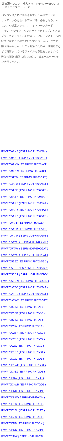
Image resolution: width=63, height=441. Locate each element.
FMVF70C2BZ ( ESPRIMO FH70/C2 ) (23, 339)
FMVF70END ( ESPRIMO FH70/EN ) (22, 423)
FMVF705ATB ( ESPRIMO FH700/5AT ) (24, 222)
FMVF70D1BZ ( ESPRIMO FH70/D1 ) (23, 352)
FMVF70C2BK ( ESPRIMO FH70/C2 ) (23, 332)
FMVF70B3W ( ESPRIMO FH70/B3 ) (22, 326)
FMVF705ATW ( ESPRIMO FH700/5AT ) (24, 235)
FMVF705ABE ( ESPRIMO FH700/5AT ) (24, 190)
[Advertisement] (31, 106)
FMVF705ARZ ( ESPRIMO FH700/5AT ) (24, 216)
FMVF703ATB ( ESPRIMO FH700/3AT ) (24, 177)
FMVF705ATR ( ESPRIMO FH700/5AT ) (24, 229)
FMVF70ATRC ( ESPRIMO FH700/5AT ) (24, 294)
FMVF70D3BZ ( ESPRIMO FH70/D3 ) (23, 371)
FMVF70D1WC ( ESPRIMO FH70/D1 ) (23, 365)
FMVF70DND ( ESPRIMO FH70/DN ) (22, 391)
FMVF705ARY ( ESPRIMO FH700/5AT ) (24, 209)
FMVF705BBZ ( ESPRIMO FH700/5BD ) (24, 261)
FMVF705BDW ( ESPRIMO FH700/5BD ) (25, 281)
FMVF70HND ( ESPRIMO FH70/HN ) (22, 430)
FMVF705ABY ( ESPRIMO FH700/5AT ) (24, 196)
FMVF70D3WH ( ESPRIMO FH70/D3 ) (23, 384)
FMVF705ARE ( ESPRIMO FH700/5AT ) (24, 203)
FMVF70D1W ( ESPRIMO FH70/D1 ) (22, 358)
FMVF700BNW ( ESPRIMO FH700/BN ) (24, 171)
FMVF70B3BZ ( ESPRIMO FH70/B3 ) (22, 319)
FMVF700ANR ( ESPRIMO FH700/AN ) (24, 158)
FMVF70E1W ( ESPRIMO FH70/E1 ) (22, 404)
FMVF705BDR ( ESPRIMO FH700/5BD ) (24, 274)
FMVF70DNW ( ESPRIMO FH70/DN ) (23, 397)
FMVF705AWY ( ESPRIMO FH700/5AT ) (24, 248)
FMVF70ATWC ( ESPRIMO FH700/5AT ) (24, 300)
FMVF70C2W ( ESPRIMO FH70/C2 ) (22, 345)
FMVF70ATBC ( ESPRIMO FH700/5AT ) (24, 287)
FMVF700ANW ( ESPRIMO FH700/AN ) (24, 164)
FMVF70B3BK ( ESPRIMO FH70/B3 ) (23, 313)
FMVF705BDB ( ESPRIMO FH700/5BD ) (24, 268)
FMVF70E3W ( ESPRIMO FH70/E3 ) (22, 417)
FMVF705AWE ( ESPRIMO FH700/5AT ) (24, 242)
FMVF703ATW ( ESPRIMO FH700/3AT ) (24, 183)
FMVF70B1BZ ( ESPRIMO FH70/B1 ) (22, 306)
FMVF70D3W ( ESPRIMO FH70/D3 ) (22, 378)
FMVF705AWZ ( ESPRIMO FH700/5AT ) (24, 255)
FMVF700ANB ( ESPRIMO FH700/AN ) (24, 151)
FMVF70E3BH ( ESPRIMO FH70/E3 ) (23, 410)
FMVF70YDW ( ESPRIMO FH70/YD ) (22, 436)
